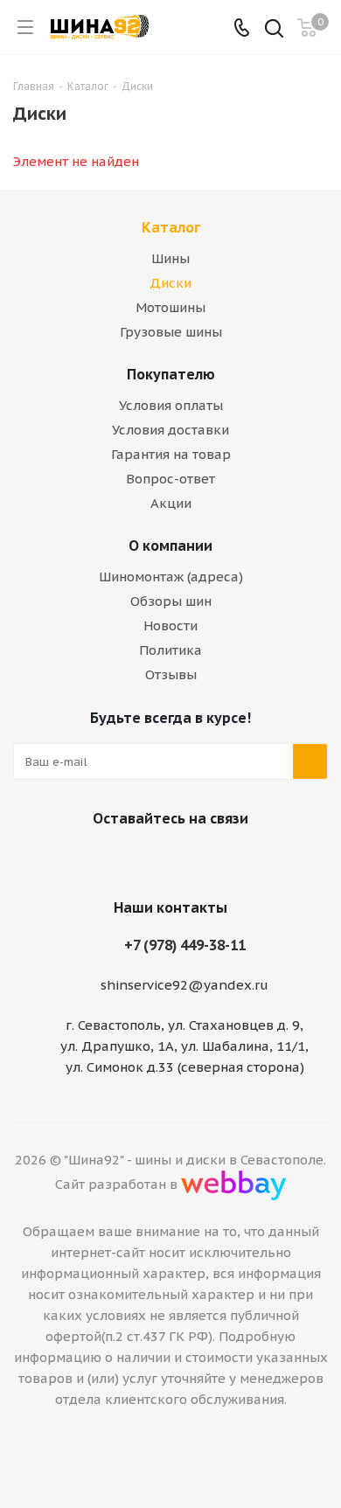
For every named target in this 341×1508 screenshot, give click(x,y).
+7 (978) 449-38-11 (185, 945)
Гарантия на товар (171, 454)
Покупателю (171, 374)
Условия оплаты (171, 405)
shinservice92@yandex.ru (184, 984)
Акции (170, 503)
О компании (170, 545)
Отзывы (171, 674)
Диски (170, 282)
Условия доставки (170, 429)
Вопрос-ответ (170, 478)
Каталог (171, 227)
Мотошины (170, 307)
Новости (170, 625)
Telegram (187, 859)
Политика (170, 650)
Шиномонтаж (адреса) (171, 576)
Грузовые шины (171, 331)
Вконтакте (144, 859)
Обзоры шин (171, 601)
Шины (170, 258)
